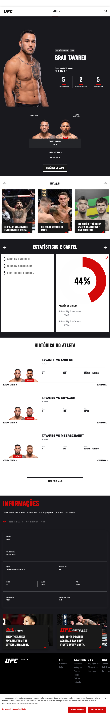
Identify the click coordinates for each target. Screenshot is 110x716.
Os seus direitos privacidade (14, 709)
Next (105, 184)
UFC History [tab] (32, 522)
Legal (104, 660)
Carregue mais (55, 481)
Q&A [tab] (43, 522)
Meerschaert (72, 435)
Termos (105, 664)
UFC (60, 660)
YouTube (77, 671)
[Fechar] (105, 698)
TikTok (76, 675)
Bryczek (68, 398)
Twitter (77, 678)
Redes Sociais (80, 660)
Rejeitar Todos (97, 709)
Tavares (48, 360)
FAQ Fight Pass (94, 664)
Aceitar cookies (77, 709)
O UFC (90, 660)
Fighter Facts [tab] (16, 522)
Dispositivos (93, 667)
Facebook (78, 664)
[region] (55, 705)
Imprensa (92, 671)
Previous (4, 184)
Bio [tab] (4, 522)
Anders (67, 360)
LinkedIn (77, 682)
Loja (61, 667)
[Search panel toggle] (106, 11)
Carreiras (63, 664)
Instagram (78, 667)
